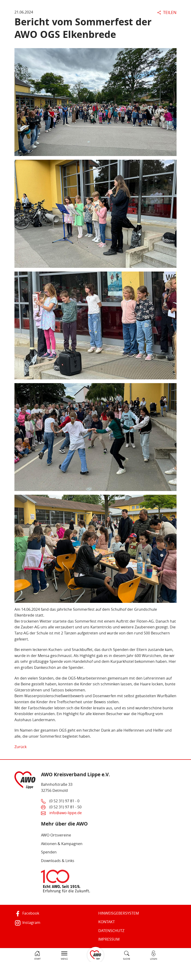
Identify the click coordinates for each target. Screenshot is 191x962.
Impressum (108, 939)
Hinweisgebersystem (118, 913)
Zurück (20, 746)
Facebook (30, 913)
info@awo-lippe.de (65, 812)
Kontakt (106, 921)
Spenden (49, 852)
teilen (169, 12)
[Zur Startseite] (95, 954)
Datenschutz (111, 930)
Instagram (30, 922)
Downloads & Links (57, 860)
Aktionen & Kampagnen (61, 843)
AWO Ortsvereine (56, 835)
